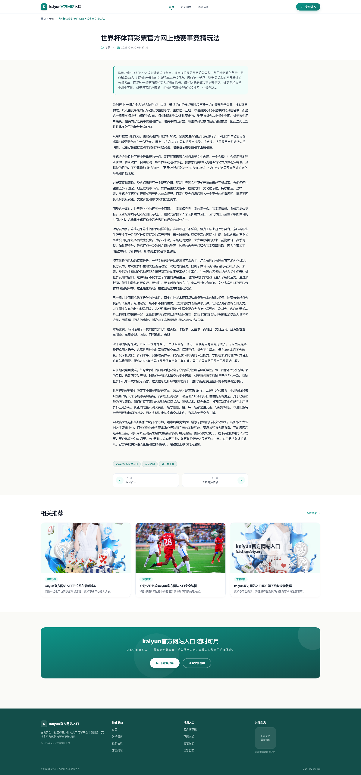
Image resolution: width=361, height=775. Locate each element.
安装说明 (189, 743)
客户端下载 (190, 729)
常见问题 (117, 750)
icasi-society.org (311, 768)
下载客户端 (167, 663)
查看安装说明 (197, 663)
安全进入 (310, 6)
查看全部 (311, 513)
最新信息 (203, 6)
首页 (171, 6)
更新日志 (189, 750)
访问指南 (186, 6)
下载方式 (189, 736)
